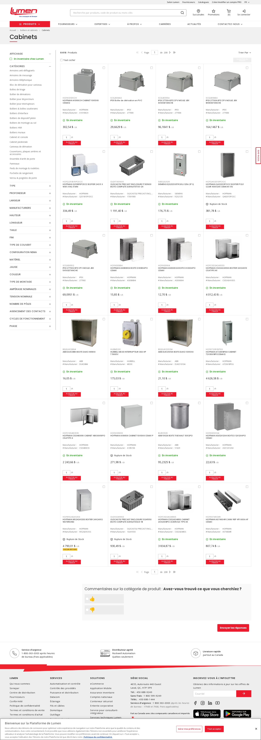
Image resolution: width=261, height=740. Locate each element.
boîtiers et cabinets (29, 30)
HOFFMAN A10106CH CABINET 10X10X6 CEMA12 (81, 101)
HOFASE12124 (212, 433)
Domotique (56, 710)
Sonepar (14, 688)
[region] (130, 729)
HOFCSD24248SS (167, 517)
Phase (13, 326)
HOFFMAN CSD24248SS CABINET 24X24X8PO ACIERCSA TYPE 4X (174, 520)
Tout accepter (214, 728)
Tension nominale (21, 296)
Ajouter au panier (72, 143)
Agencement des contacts (27, 311)
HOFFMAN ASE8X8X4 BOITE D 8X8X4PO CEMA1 (129, 269)
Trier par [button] (243, 52)
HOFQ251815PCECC (73, 181)
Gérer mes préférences (189, 728)
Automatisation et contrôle (65, 683)
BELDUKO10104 (165, 349)
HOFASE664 (164, 265)
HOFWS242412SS (71, 517)
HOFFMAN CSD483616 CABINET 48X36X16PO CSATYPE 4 (84, 436)
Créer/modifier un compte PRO (226, 2)
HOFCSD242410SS (215, 265)
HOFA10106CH (70, 98)
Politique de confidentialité (25, 705)
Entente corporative (101, 705)
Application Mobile (100, 688)
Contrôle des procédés (63, 688)
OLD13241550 (117, 517)
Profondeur (18, 193)
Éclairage (55, 701)
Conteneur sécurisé (101, 701)
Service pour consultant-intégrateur (104, 712)
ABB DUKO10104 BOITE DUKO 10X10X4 (175, 352)
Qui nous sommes (20, 683)
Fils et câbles (57, 705)
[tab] (30, 54)
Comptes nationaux (101, 697)
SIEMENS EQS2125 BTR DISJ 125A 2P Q (176, 184)
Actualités (194, 24)
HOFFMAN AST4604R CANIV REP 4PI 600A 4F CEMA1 (227, 520)
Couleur (15, 274)
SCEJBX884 (212, 98)
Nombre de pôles (20, 303)
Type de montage (21, 281)
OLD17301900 (117, 181)
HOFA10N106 (116, 433)
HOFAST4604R (213, 517)
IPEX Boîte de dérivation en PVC (126, 100)
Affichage (16, 53)
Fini (12, 237)
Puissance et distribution (64, 692)
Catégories (17, 66)
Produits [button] (29, 24)
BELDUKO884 (69, 349)
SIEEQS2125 (164, 181)
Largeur (15, 200)
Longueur (16, 222)
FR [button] (246, 2)
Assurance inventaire (102, 692)
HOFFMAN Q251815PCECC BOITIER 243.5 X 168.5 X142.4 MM (83, 185)
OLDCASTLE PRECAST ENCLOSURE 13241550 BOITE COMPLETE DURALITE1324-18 (130, 520)
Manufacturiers (20, 207)
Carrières (165, 24)
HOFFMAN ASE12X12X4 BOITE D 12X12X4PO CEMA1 (226, 436)
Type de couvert (20, 244)
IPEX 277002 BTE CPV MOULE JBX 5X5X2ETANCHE (78, 269)
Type (12, 185)
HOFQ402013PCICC (216, 181)
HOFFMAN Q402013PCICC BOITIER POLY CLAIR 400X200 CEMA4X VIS (225, 185)
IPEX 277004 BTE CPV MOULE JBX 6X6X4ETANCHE (173, 101)
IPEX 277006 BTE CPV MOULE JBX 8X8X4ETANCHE (221, 101)
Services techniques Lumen (105, 717)
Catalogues (203, 2)
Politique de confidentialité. (98, 736)
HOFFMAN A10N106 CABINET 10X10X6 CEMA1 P (131, 435)
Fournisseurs (188, 2)
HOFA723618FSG (214, 349)
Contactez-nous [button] (229, 24)
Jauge (14, 267)
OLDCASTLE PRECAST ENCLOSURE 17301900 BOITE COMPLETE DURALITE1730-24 (130, 185)
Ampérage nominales (23, 289)
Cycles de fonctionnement (27, 318)
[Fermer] (256, 729)
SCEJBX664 (164, 98)
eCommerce (97, 683)
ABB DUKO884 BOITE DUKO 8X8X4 (79, 352)
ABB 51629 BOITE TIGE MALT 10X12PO (175, 435)
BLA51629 (163, 433)
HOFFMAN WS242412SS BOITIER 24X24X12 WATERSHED (83, 520)
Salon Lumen (173, 2)
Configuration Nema (23, 252)
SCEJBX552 (68, 265)
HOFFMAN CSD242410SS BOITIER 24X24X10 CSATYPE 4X (226, 269)
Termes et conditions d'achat (26, 714)
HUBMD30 (115, 349)
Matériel (15, 259)
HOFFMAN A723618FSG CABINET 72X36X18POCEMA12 (221, 353)
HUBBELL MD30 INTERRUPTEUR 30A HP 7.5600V (128, 353)
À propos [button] (133, 24)
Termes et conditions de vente (27, 710)
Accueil (13, 30)
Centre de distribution (22, 692)
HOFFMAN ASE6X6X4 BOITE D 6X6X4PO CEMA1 (176, 269)
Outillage (55, 714)
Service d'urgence (31, 649)
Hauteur (15, 215)
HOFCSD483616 (71, 433)
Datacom (55, 697)
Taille (13, 230)
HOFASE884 (116, 265)
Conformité (16, 701)
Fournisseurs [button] (66, 24)
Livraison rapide (212, 651)
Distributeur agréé (122, 649)
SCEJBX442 (116, 98)
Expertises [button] (101, 24)
